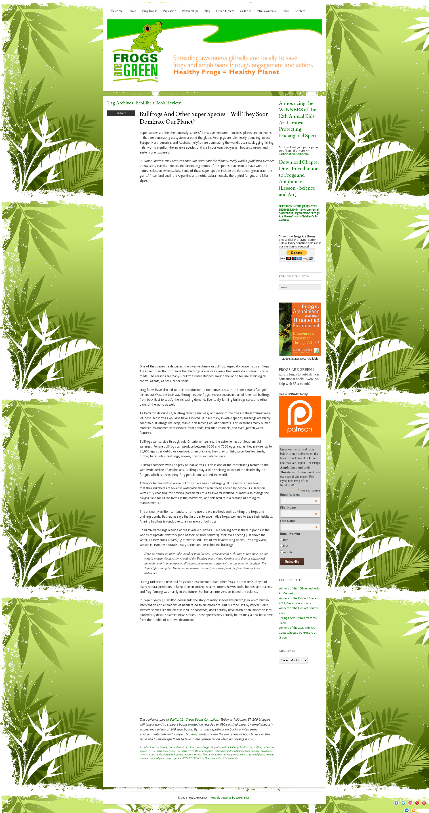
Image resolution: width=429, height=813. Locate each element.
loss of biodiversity (213, 754)
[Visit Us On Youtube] (424, 805)
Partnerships (190, 11)
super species (174, 758)
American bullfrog (229, 747)
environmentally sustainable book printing (237, 751)
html (286, 539)
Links (285, 11)
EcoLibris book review (163, 751)
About (132, 11)
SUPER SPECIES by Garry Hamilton (202, 758)
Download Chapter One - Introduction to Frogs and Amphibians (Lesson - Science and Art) (299, 178)
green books (155, 754)
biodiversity (246, 747)
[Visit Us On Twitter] (403, 805)
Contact (299, 11)
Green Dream (225, 11)
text (285, 546)
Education (169, 11)
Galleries (245, 11)
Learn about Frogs (178, 747)
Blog (207, 11)
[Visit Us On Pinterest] (417, 805)
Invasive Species (158, 747)
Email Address (299, 494)
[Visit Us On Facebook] (396, 805)
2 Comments (231, 758)
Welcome (116, 11)
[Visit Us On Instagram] (410, 805)
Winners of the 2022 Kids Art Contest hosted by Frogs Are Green (297, 632)
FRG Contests (266, 11)
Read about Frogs (199, 747)
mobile (287, 552)
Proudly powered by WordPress (229, 797)
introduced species (173, 754)
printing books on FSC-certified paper (244, 754)
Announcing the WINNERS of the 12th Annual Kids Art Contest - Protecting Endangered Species (300, 119)
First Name (299, 507)
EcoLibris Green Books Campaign (195, 751)
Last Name (299, 521)
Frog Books (149, 11)
